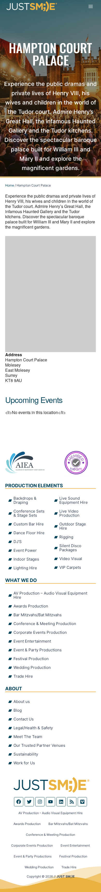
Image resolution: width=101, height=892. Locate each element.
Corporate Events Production (40, 632)
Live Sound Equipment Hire (73, 500)
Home (9, 185)
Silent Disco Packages (70, 547)
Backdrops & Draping (25, 500)
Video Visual (70, 558)
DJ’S (17, 541)
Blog (17, 710)
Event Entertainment (32, 641)
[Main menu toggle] (90, 6)
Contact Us (23, 719)
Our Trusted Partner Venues (39, 745)
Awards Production (30, 606)
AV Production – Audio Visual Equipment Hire (50, 595)
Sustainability (25, 754)
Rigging (66, 536)
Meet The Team (27, 736)
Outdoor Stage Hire (72, 526)
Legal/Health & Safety (33, 727)
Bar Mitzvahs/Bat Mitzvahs (37, 614)
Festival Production (31, 658)
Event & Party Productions (37, 649)
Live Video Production (69, 513)
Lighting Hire (25, 567)
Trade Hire (23, 676)
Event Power (25, 550)
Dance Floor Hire (29, 532)
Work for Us (24, 762)
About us (21, 701)
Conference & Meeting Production (44, 623)
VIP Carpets (70, 567)
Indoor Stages (26, 559)
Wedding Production (32, 667)
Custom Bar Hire (28, 524)
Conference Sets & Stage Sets (29, 513)
